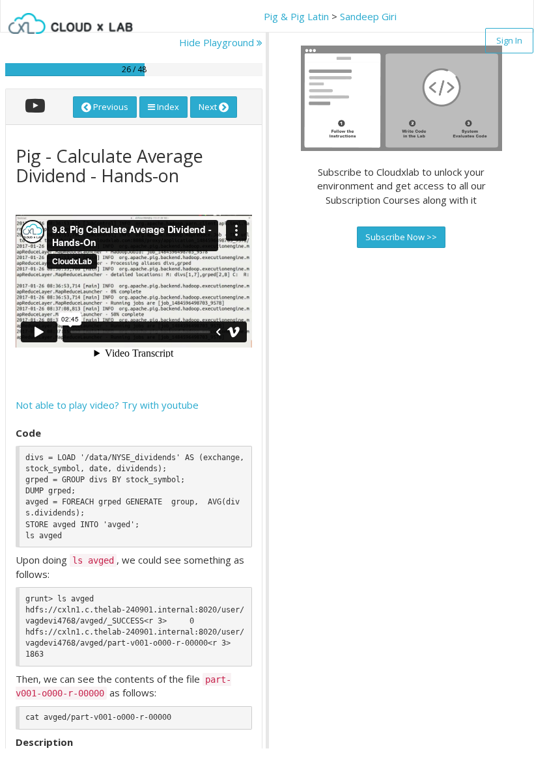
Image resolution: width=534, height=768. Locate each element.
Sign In (509, 40)
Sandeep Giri (368, 16)
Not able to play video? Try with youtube (107, 404)
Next (209, 107)
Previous (109, 107)
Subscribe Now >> (401, 237)
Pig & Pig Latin (296, 16)
